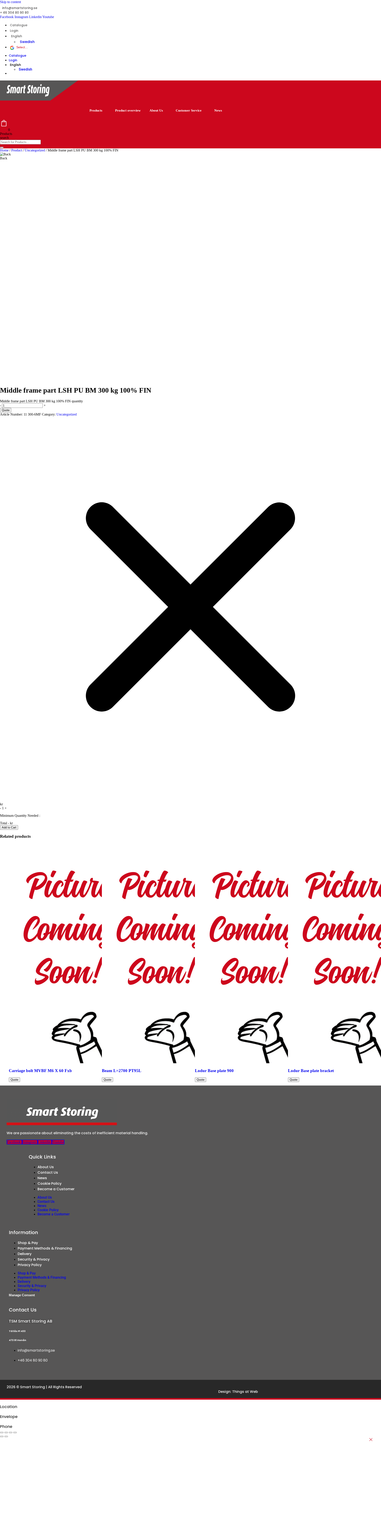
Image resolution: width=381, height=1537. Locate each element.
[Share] (10, 1432)
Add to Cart (9, 827)
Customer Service (189, 110)
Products (96, 110)
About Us (156, 110)
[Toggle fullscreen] (6, 1432)
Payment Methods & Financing (45, 1248)
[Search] (2, 147)
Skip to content (10, 2)
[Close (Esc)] (15, 1432)
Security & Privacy (34, 1259)
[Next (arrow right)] (6, 1436)
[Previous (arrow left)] (2, 1436)
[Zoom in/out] (2, 1432)
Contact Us (47, 1172)
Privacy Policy (30, 1264)
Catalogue (18, 25)
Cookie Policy (49, 1183)
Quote (5, 410)
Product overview (128, 110)
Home (4, 150)
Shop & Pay (28, 1242)
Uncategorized (35, 150)
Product (16, 150)
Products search (6, 136)
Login (14, 30)
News (218, 110)
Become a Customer (56, 1189)
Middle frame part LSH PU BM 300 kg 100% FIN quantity (41, 401)
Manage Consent (22, 1295)
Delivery (25, 1253)
